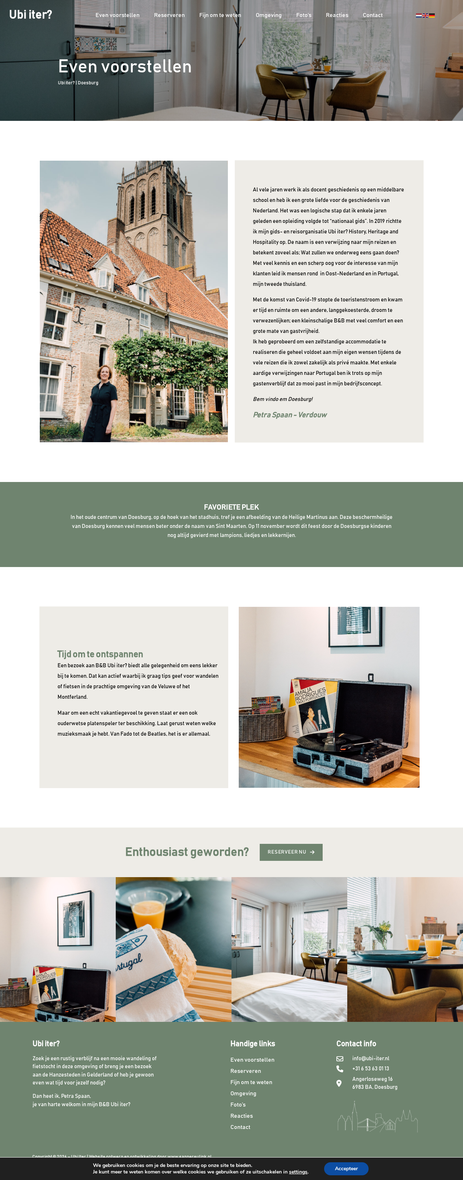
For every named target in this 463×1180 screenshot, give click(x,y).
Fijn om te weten (220, 15)
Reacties (337, 15)
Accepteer (346, 1168)
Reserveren (169, 15)
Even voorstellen (117, 15)
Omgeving (269, 15)
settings (298, 1172)
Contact (373, 15)
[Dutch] (419, 15)
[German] (432, 15)
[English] (425, 15)
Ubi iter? (30, 15)
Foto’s (303, 15)
